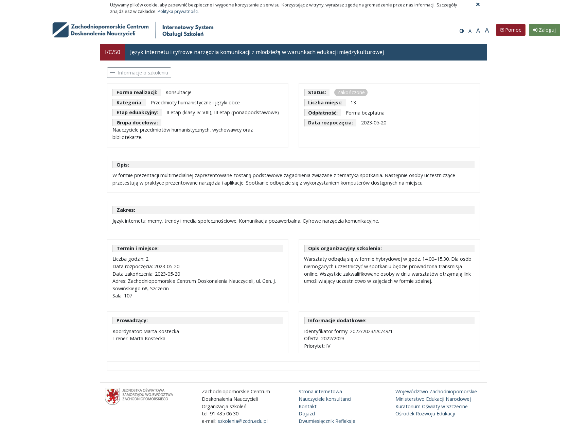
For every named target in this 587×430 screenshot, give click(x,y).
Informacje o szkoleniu (143, 72)
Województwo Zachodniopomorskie (436, 391)
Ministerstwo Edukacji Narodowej (433, 399)
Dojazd (307, 413)
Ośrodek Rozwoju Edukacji (425, 413)
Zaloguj (546, 30)
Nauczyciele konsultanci (325, 399)
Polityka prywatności (178, 11)
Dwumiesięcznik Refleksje (327, 421)
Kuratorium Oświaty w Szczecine (431, 406)
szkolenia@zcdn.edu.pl (243, 421)
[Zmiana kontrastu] (461, 31)
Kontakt (308, 406)
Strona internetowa (320, 391)
